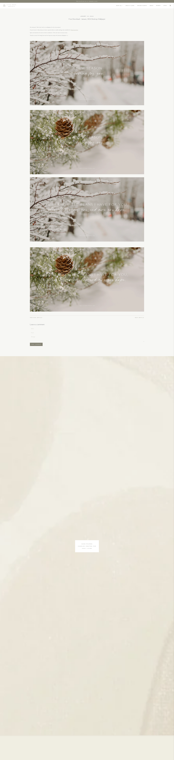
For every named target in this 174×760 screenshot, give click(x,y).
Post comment (36, 344)
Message (34, 335)
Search (158, 5)
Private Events (142, 5)
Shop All (119, 5)
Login (165, 5)
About (151, 5)
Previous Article (36, 317)
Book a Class (130, 5)
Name (33, 327)
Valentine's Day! (74, 30)
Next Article (139, 317)
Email (33, 331)
